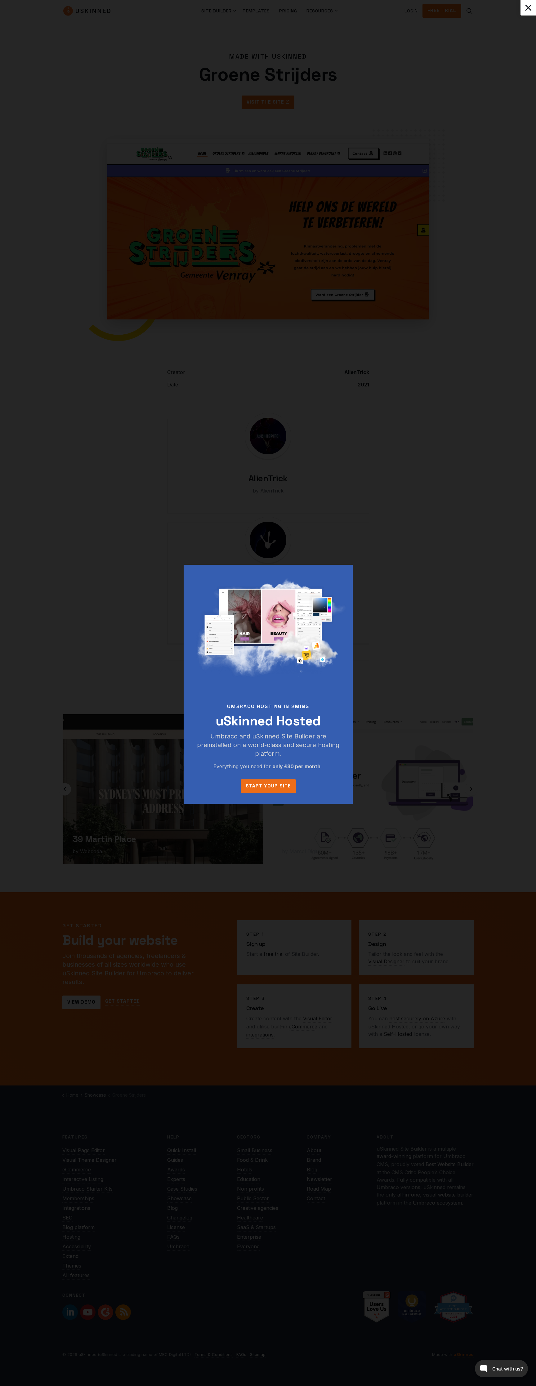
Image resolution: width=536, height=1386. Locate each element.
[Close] (528, 8)
